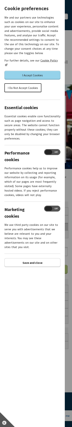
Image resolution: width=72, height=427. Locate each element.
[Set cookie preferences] (7, 419)
